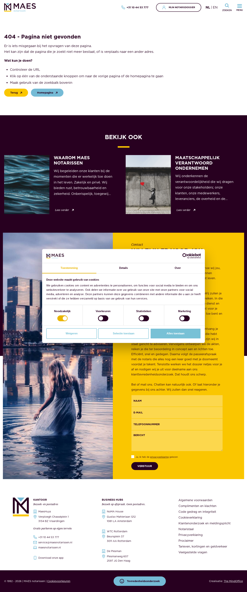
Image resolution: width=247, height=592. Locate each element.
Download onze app (50, 558)
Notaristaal (186, 529)
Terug (14, 92)
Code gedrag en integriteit (197, 512)
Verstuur (144, 466)
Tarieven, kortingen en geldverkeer (202, 546)
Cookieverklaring (190, 517)
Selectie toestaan (123, 333)
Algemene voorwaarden (195, 500)
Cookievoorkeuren (58, 581)
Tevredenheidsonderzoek (143, 581)
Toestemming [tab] (69, 267)
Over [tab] (178, 267)
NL (208, 7)
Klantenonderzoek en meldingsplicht (204, 523)
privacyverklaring (159, 456)
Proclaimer (185, 541)
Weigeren (72, 333)
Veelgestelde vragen (192, 552)
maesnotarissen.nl (49, 547)
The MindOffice (233, 581)
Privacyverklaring (190, 535)
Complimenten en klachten (197, 506)
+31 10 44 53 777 (137, 7)
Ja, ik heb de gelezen (157, 456)
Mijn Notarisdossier (182, 7)
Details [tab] (123, 267)
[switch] (103, 318)
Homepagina (45, 92)
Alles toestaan (175, 333)
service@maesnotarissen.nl (55, 542)
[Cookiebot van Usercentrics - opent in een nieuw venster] (185, 256)
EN (215, 7)
